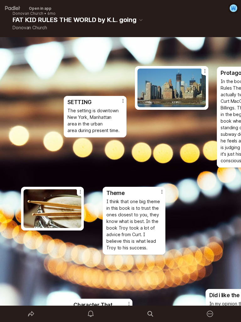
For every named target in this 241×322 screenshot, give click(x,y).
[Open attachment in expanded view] (52, 208)
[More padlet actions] (210, 314)
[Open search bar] (150, 314)
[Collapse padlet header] (141, 20)
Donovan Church (28, 13)
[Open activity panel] (90, 314)
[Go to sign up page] (233, 8)
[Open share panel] (31, 314)
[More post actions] (76, 194)
